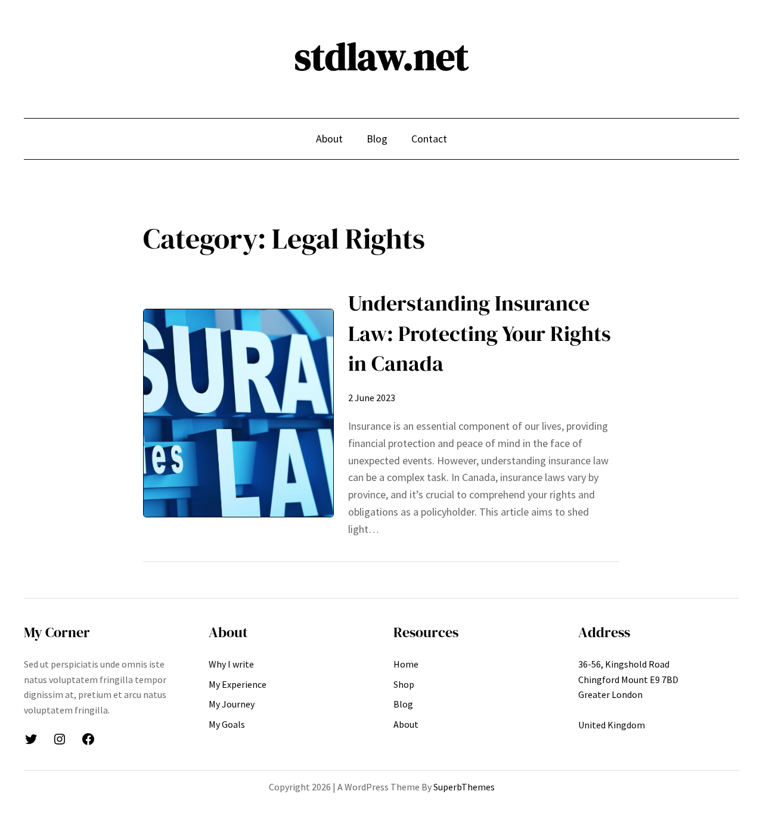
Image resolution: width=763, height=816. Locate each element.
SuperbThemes (464, 787)
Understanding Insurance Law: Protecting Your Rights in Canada (479, 333)
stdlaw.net (381, 56)
